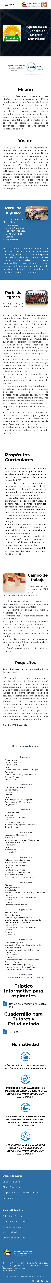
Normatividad (9, 1232)
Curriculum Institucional (15, 1221)
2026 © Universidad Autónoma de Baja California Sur (26, 1276)
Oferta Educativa (11, 1187)
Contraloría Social (11, 1182)
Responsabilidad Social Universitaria (21, 1192)
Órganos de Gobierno (13, 1238)
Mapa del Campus (11, 1227)
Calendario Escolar (12, 1216)
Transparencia (9, 1198)
